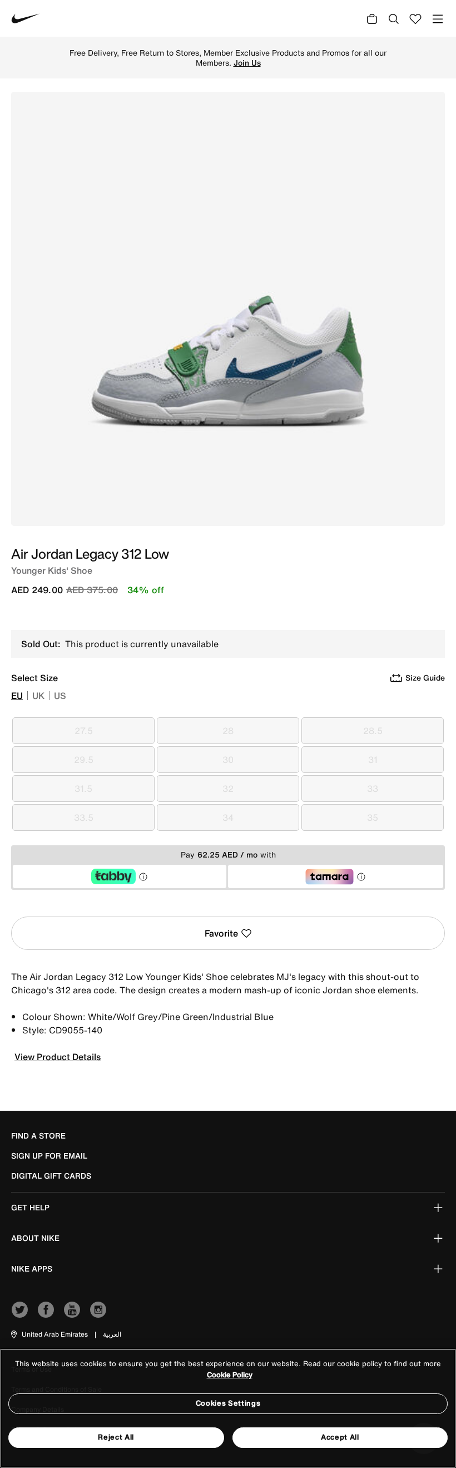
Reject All (116, 1437)
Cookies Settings (228, 1403)
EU (17, 695)
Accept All (340, 1437)
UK (38, 695)
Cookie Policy (229, 1375)
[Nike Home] (25, 18)
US (60, 695)
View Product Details (57, 1056)
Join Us (247, 63)
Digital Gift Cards (51, 1176)
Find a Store (38, 1136)
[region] (228, 1408)
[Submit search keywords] (393, 18)
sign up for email (49, 1156)
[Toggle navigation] (437, 19)
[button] (48, 1334)
